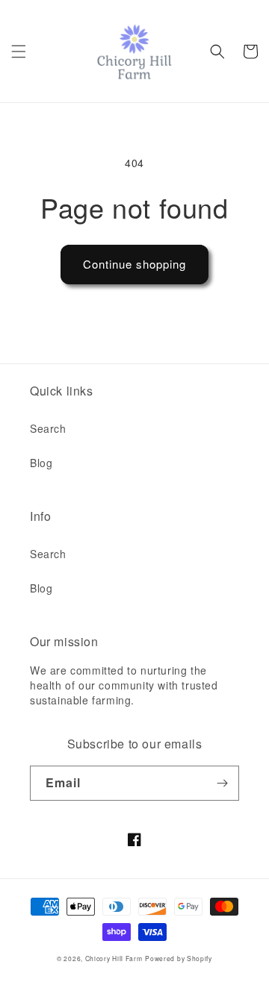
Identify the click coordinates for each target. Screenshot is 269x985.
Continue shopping (134, 264)
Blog (41, 462)
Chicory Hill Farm (114, 958)
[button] (18, 51)
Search (48, 428)
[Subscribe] (221, 783)
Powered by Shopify (178, 958)
